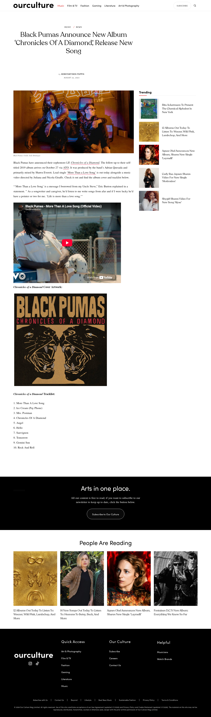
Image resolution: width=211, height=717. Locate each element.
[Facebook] (68, 65)
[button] (195, 5)
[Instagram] (30, 664)
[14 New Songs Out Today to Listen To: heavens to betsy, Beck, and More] (82, 578)
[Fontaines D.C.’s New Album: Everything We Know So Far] (176, 578)
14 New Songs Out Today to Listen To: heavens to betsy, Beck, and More (80, 614)
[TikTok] (37, 664)
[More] (97, 65)
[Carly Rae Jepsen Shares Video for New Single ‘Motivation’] (149, 178)
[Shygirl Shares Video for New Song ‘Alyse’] (149, 201)
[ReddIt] (83, 65)
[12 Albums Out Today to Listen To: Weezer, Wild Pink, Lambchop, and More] (149, 132)
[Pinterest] (75, 65)
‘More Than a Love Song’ (81, 172)
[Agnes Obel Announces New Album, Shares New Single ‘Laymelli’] (149, 155)
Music (67, 27)
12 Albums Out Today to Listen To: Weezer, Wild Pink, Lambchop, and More (178, 132)
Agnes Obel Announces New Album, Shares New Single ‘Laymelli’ (178, 155)
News (79, 27)
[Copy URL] (90, 65)
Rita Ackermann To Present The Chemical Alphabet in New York (177, 109)
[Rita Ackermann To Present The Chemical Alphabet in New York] (149, 109)
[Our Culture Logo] (33, 5)
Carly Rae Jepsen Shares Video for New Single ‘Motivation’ (176, 178)
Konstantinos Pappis (72, 74)
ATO (66, 167)
